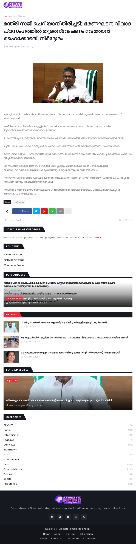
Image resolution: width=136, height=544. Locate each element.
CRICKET (68, 425)
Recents (11, 314)
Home (7, 16)
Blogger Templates (70, 529)
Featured (68, 440)
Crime (68, 430)
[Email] (60, 211)
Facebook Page (13, 254)
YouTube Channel (14, 259)
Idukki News (68, 449)
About (58, 534)
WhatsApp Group (14, 265)
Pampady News (68, 469)
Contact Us (72, 538)
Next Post (125, 220)
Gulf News (68, 444)
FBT (89, 529)
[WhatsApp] (52, 211)
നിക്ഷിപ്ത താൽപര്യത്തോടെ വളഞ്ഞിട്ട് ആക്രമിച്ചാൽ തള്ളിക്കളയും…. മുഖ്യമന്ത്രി (64, 322)
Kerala (68, 464)
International (68, 459)
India (68, 454)
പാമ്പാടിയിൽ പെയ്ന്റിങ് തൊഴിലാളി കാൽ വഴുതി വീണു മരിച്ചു (39, 298)
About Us (56, 538)
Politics (68, 474)
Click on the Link (92, 237)
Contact (71, 534)
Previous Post (13, 220)
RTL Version (86, 534)
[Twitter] (36, 211)
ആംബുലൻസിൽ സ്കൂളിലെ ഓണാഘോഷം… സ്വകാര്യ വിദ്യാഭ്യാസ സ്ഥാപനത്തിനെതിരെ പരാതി (74, 337)
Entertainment (68, 435)
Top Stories (19, 16)
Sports (68, 479)
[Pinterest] (44, 211)
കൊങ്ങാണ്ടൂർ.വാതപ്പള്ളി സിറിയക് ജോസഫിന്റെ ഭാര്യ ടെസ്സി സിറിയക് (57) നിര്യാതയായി (70, 352)
